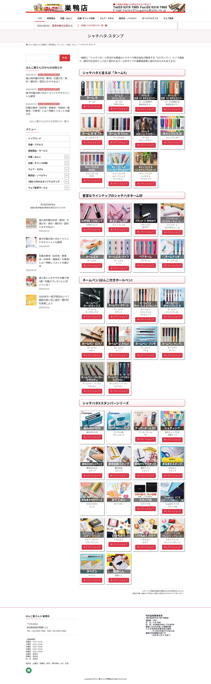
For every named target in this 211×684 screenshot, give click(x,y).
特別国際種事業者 (47, 204)
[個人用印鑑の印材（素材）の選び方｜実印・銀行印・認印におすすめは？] (31, 223)
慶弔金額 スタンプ (118, 469)
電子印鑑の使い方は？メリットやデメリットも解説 (54, 240)
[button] (92, 25)
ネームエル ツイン (118, 262)
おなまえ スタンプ (172, 469)
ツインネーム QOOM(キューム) (172, 226)
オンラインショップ (92, 106)
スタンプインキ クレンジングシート (172, 540)
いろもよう (118, 539)
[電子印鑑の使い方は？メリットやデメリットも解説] (31, 242)
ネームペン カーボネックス (91, 310)
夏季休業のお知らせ (62, 25)
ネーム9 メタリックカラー (145, 139)
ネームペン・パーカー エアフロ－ (118, 384)
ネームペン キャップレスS (172, 310)
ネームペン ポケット (118, 310)
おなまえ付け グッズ (92, 505)
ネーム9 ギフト (92, 138)
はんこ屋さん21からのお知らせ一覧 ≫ (49, 121)
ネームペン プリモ (145, 349)
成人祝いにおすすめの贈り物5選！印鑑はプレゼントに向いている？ (54, 281)
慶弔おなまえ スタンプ (92, 469)
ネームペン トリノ (118, 349)
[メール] (29, 670)
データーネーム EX (145, 433)
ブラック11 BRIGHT (145, 226)
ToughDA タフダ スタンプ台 (172, 505)
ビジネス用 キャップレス (118, 433)
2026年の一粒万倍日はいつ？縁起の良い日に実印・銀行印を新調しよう (54, 300)
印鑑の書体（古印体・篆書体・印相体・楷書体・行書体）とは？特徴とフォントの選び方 (47, 110)
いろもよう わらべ (145, 540)
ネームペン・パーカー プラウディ (92, 384)
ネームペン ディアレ (172, 349)
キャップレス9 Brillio (92, 174)
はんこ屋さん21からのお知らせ (49, 74)
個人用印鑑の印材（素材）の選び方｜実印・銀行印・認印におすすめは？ (54, 223)
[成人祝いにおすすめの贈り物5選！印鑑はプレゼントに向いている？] (31, 281)
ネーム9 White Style (119, 103)
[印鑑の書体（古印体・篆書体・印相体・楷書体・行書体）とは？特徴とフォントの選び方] (31, 259)
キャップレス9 (172, 138)
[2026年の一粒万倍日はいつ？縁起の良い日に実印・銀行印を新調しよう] (31, 300)
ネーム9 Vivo (118, 138)
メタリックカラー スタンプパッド (92, 540)
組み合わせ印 (92, 432)
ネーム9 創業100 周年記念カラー (172, 103)
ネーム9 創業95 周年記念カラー (145, 103)
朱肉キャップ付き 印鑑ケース (172, 433)
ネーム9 (92, 102)
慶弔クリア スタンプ (145, 469)
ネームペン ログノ (92, 349)
